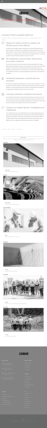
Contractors (27, 397)
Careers (26, 399)
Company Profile (28, 363)
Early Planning (27, 376)
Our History (27, 365)
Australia (34, 421)
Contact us (27, 407)
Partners (26, 395)
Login (23, 419)
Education (4, 398)
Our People (27, 367)
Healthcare (4, 394)
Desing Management (29, 378)
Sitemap (26, 405)
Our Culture (27, 369)
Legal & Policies (28, 401)
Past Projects (27, 403)
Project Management (29, 384)
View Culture (23, 315)
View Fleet (23, 183)
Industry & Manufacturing (7, 404)
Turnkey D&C (27, 386)
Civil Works (27, 380)
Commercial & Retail (6, 402)
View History (23, 250)
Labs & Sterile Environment (7, 396)
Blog (25, 391)
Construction (27, 382)
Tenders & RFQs (28, 393)
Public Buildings (5, 400)
